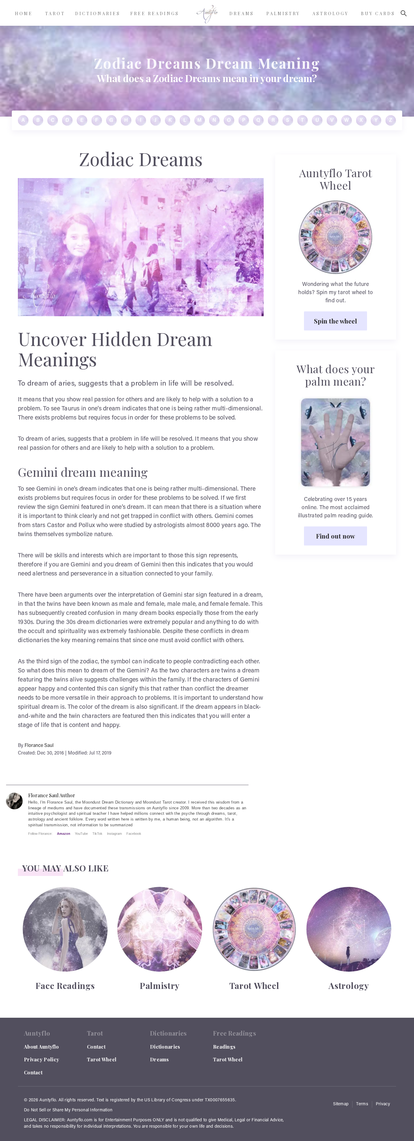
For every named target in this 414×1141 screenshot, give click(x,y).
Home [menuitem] (24, 13)
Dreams (159, 1059)
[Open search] (403, 13)
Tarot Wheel (101, 1059)
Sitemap (341, 1104)
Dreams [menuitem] (241, 13)
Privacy (383, 1104)
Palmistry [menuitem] (283, 13)
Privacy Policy (41, 1059)
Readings (224, 1046)
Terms (362, 1104)
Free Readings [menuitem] (154, 13)
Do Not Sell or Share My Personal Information (68, 1110)
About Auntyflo (41, 1046)
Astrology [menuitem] (330, 13)
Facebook (133, 833)
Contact (33, 1072)
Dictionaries (165, 1046)
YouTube (81, 833)
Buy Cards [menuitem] (378, 13)
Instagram (114, 833)
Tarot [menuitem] (55, 13)
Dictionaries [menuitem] (97, 13)
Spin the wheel (335, 321)
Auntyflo (47, 1100)
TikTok (97, 833)
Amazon (63, 833)
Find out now (335, 536)
